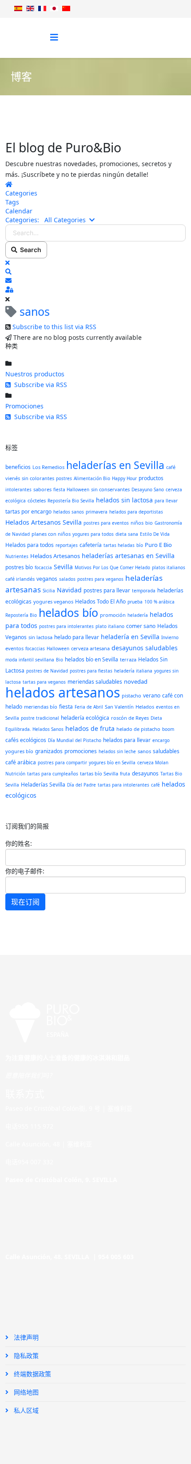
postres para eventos (106, 523)
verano (151, 695)
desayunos (145, 773)
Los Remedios (48, 467)
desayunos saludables (144, 648)
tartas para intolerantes (123, 785)
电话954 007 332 (29, 1162)
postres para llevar (107, 590)
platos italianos (168, 567)
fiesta (66, 706)
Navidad (69, 590)
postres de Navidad (47, 671)
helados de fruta (90, 728)
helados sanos (68, 512)
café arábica (20, 762)
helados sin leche (117, 751)
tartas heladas (119, 545)
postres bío (19, 567)
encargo (161, 740)
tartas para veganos (44, 682)
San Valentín (119, 706)
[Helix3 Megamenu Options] (54, 37)
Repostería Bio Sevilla (71, 501)
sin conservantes (110, 489)
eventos (14, 648)
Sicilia (49, 590)
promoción (113, 615)
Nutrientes (16, 556)
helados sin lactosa (124, 500)
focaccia (43, 567)
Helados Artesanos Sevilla (43, 522)
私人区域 (25, 1410)
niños (137, 522)
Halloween (58, 648)
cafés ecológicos (25, 740)
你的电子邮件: (24, 871)
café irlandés (20, 578)
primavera (96, 512)
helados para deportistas (136, 512)
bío (139, 545)
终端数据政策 (31, 1374)
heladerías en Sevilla (115, 465)
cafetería (91, 545)
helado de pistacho (138, 729)
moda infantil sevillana (29, 660)
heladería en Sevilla (130, 636)
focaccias (35, 648)
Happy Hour (124, 478)
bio (149, 522)
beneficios (18, 467)
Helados (144, 706)
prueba (135, 602)
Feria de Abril (89, 707)
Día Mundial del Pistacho (74, 740)
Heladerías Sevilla (43, 784)
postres (64, 478)
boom (168, 729)
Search (29, 249)
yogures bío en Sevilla (112, 762)
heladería (137, 615)
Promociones (24, 406)
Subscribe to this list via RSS (54, 326)
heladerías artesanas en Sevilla (128, 555)
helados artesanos (62, 692)
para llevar (166, 501)
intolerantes (18, 489)
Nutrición (15, 774)
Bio (59, 660)
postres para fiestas (91, 671)
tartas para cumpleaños (52, 774)
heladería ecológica (85, 718)
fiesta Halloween (71, 489)
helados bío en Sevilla (91, 659)
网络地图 (25, 1392)
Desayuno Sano (147, 489)
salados (67, 579)
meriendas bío (40, 706)
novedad (135, 681)
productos (151, 478)
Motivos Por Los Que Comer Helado (112, 567)
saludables (166, 751)
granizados (49, 751)
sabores (42, 489)
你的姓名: (18, 843)
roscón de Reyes (130, 717)
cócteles (37, 500)
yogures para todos (93, 534)
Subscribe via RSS (39, 384)
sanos (144, 751)
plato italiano (110, 626)
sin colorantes (38, 478)
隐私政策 (25, 1355)
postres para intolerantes (66, 626)
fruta (125, 774)
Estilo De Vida (155, 534)
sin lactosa (40, 637)
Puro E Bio (158, 545)
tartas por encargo (28, 511)
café (155, 785)
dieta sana (126, 534)
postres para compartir (62, 762)
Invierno (170, 637)
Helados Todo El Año (100, 601)
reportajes (67, 545)
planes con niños (51, 533)
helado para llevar (76, 637)
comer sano (140, 626)
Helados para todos (29, 545)
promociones (80, 751)
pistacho (131, 695)
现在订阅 (25, 902)
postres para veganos (100, 579)
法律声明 (25, 1337)
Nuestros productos (34, 374)
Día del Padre (81, 785)
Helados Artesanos (55, 556)
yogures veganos (53, 601)
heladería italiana (133, 671)
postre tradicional (40, 718)
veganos (46, 579)
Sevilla (63, 567)
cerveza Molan (152, 762)
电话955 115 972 (29, 1126)
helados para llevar (127, 740)
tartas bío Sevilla (99, 773)
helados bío (68, 612)
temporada (143, 590)
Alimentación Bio (92, 478)
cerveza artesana (90, 648)
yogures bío (19, 751)
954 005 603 (116, 1256)
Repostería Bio (21, 615)
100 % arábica (159, 602)
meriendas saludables (95, 681)
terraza (128, 659)
